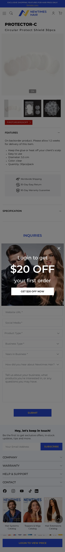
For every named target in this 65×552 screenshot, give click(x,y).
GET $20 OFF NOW (32, 291)
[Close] (59, 248)
